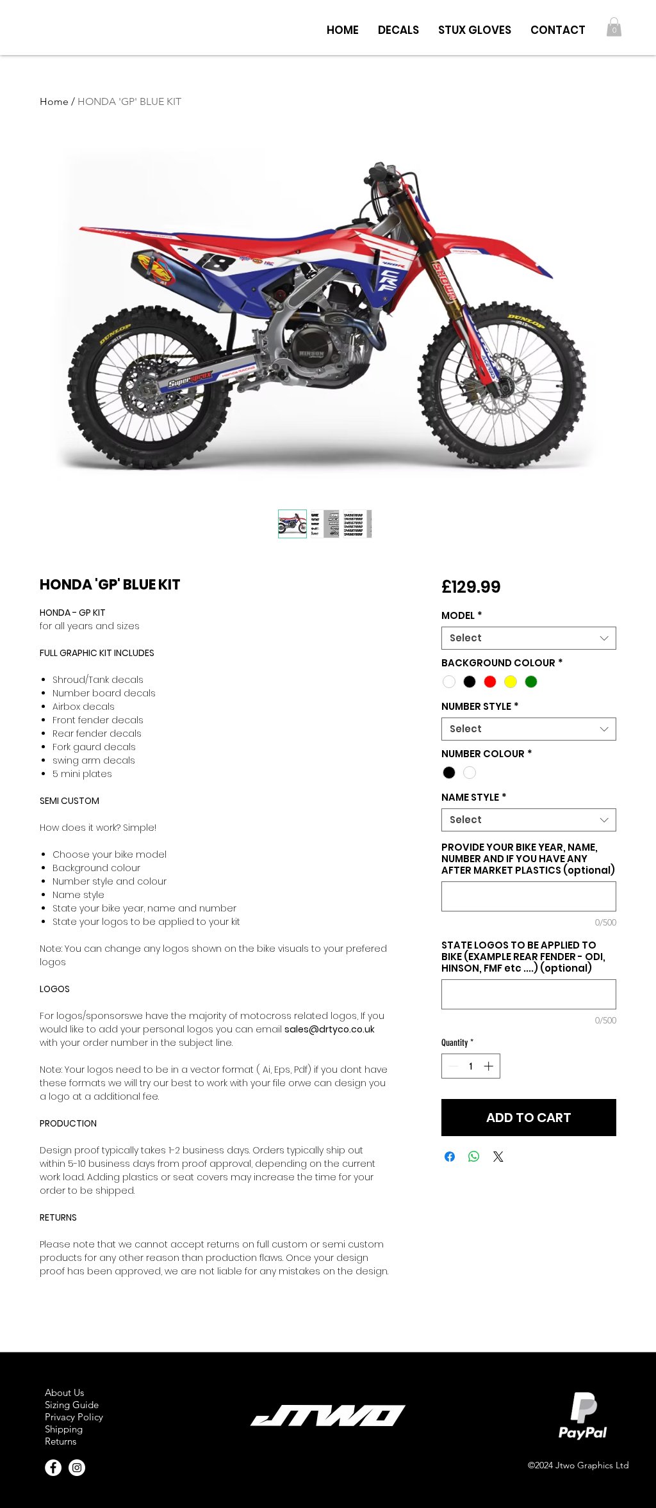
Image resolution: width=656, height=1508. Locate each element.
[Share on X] (498, 1156)
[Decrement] (452, 1066)
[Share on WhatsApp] (474, 1156)
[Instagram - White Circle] (77, 1467)
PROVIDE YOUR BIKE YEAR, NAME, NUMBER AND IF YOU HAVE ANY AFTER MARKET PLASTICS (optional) (528, 859)
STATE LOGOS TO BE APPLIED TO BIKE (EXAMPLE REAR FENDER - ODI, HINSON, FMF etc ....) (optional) (523, 957)
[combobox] (528, 638)
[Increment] (489, 1066)
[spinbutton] (470, 1066)
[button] (398, 27)
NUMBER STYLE (480, 706)
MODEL (461, 616)
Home (54, 101)
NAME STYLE (474, 797)
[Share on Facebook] (449, 1156)
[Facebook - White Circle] (53, 1467)
